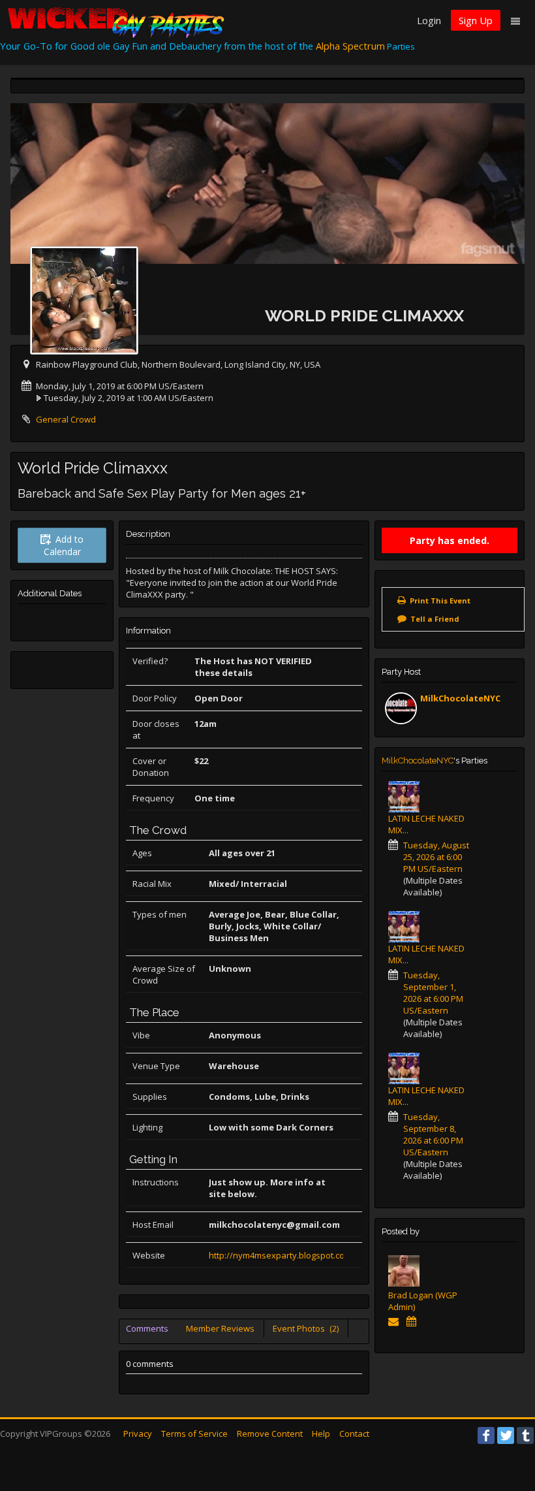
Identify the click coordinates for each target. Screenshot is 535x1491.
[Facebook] (486, 1435)
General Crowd (66, 419)
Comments (147, 1328)
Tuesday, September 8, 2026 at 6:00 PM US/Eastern (433, 1134)
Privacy (137, 1433)
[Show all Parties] (413, 1321)
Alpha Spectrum (350, 45)
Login (429, 20)
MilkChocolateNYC (460, 698)
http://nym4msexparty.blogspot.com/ (282, 1255)
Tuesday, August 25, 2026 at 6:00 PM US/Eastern (436, 856)
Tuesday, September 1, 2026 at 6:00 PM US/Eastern (433, 992)
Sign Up (476, 20)
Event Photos (306, 1328)
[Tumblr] (525, 1435)
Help (321, 1433)
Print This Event (440, 600)
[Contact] (395, 1321)
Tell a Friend (434, 619)
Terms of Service (194, 1433)
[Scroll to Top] (505, 1429)
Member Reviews (220, 1328)
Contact (354, 1433)
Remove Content (270, 1433)
